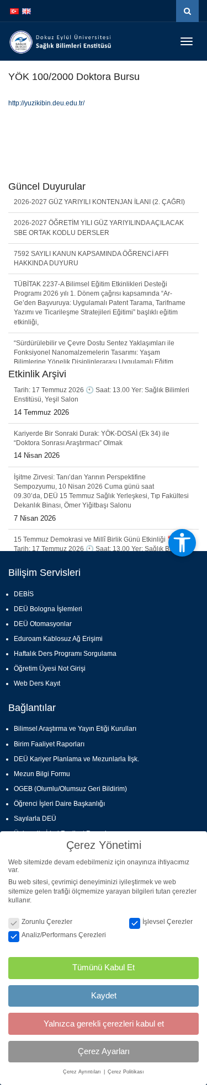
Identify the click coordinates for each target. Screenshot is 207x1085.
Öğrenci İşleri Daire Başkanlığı (59, 804)
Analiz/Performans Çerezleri (64, 935)
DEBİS (24, 594)
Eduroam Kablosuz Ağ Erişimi (58, 639)
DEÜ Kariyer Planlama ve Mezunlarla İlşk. (76, 759)
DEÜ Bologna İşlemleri (48, 609)
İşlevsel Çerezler (167, 922)
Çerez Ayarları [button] (104, 1051)
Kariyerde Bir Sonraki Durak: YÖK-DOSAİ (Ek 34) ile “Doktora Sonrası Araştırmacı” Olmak (91, 406)
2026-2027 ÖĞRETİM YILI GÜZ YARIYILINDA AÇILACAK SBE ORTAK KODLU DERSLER (99, 215)
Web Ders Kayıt (37, 683)
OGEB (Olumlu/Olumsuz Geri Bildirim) (70, 789)
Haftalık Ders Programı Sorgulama (65, 654)
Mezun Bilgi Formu (42, 774)
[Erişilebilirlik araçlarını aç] (182, 543)
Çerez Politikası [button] (126, 1072)
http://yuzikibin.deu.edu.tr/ (46, 103)
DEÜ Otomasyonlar (43, 624)
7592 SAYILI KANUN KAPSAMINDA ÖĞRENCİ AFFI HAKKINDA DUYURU (91, 246)
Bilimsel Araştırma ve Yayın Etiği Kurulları (75, 729)
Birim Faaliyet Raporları (49, 744)
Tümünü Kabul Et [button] (103, 967)
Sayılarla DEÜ (35, 818)
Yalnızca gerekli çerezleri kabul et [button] (104, 1023)
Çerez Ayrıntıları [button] (83, 1072)
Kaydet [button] (103, 995)
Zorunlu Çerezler (47, 922)
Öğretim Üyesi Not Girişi (50, 668)
